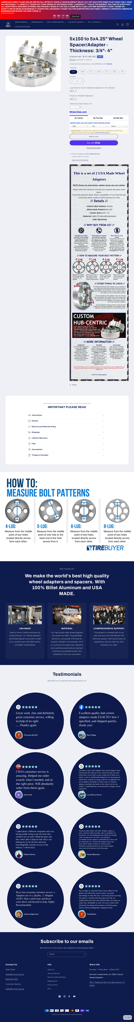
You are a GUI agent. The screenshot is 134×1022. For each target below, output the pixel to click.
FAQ (49, 989)
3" (107, 72)
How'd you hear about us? (81, 104)
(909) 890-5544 (12, 979)
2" (91, 72)
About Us (51, 969)
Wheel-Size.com (78, 112)
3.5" (114, 72)
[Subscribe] (84, 954)
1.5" (73, 72)
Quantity (73, 76)
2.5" (98, 72)
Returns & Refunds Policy (57, 977)
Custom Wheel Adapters (63, 1014)
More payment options (94, 148)
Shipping (73, 60)
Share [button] (74, 385)
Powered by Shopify (76, 1014)
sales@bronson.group (15, 974)
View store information (80, 160)
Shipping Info (52, 981)
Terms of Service (54, 973)
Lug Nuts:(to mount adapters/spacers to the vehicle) (92, 88)
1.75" (82, 72)
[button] (22, 22)
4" (122, 72)
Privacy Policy (53, 985)
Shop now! (75, 16)
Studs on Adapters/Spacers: (82, 96)
